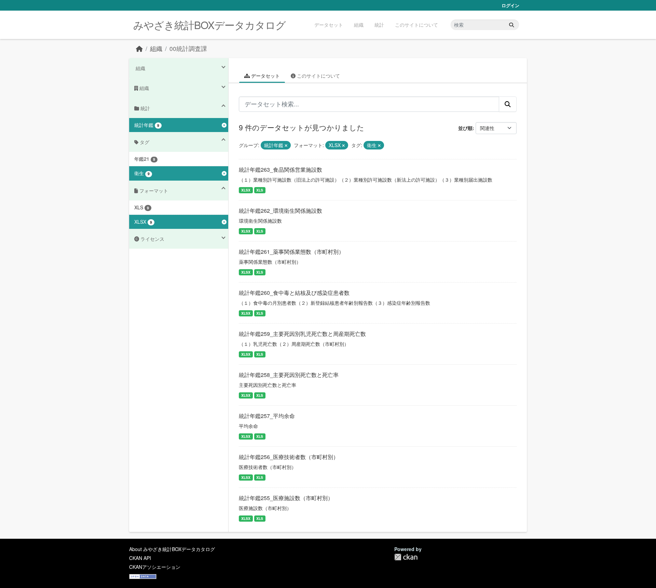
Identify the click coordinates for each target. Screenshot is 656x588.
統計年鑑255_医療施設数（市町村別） (286, 498)
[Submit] (511, 24)
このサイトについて (416, 24)
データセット (328, 24)
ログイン (510, 5)
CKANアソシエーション (154, 566)
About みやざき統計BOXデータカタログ (172, 549)
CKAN (406, 557)
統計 (379, 24)
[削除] (286, 145)
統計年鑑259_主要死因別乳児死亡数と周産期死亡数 (302, 334)
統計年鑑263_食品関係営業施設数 (280, 169)
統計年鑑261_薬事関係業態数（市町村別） (291, 252)
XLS (259, 190)
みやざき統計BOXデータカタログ (209, 24)
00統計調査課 (188, 48)
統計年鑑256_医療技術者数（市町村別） (289, 457)
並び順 (465, 128)
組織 (359, 24)
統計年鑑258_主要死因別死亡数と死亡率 (289, 375)
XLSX (245, 190)
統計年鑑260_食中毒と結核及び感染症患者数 (294, 293)
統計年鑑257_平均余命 (267, 416)
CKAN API (140, 557)
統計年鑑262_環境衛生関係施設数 (280, 210)
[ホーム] (139, 48)
